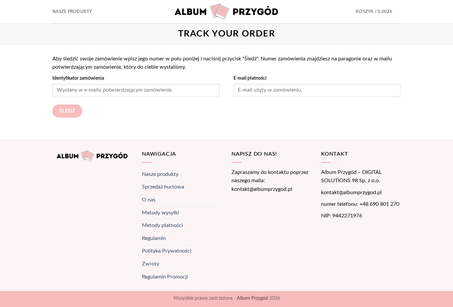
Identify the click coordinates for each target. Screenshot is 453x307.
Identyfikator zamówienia (78, 78)
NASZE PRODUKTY (72, 12)
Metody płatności (162, 225)
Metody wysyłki (160, 212)
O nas (149, 199)
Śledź (67, 111)
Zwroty (150, 264)
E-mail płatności (250, 78)
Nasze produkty (160, 174)
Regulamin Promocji (165, 276)
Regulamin (154, 238)
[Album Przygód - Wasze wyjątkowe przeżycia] (226, 12)
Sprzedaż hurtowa (163, 187)
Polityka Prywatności (166, 251)
